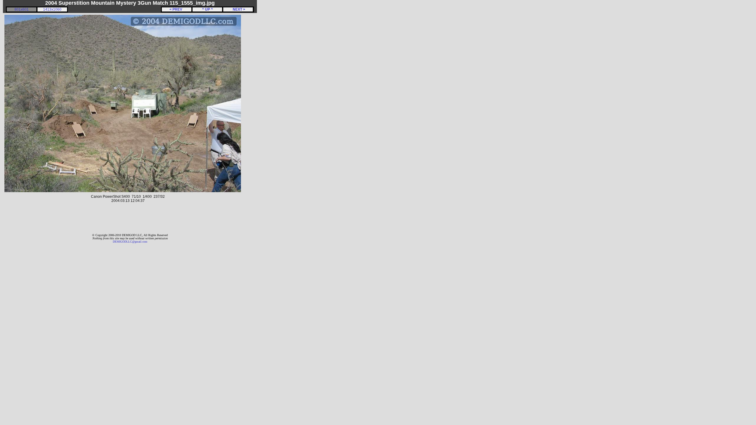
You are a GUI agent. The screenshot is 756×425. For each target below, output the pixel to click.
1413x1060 (52, 9)
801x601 (21, 9)
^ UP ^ (207, 9)
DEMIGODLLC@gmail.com (130, 241)
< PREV (177, 9)
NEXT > (238, 9)
